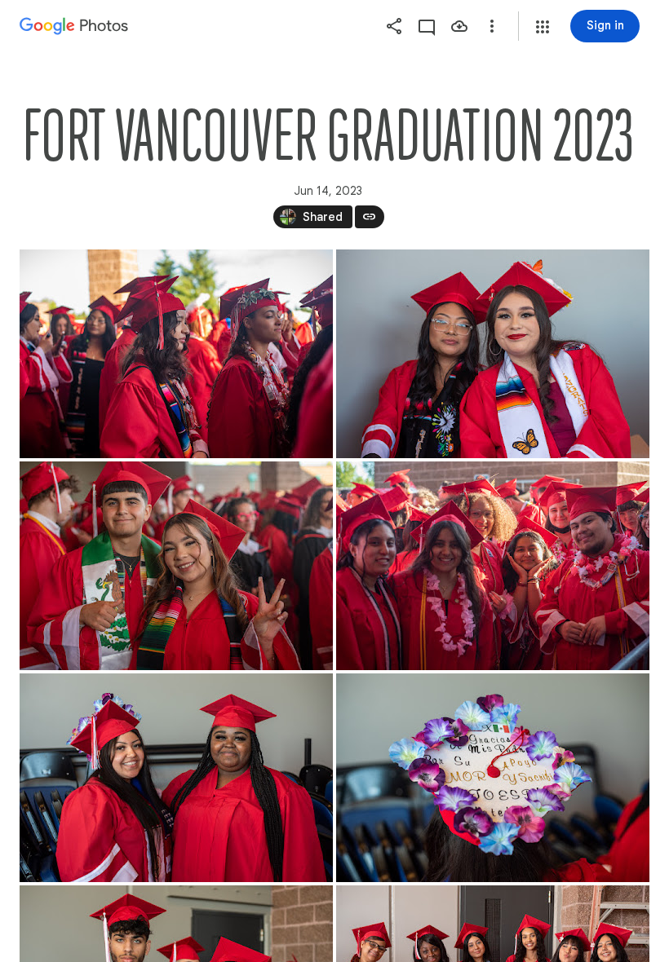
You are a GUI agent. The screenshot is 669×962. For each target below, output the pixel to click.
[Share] (394, 26)
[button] (542, 27)
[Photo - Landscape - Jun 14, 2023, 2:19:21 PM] (492, 777)
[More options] (492, 26)
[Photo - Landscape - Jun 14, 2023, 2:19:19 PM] (176, 777)
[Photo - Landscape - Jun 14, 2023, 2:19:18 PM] (492, 565)
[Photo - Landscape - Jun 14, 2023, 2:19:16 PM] (176, 565)
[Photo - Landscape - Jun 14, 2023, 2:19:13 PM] (176, 353)
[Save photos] (459, 26)
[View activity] (426, 26)
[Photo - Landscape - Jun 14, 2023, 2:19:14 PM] (492, 353)
